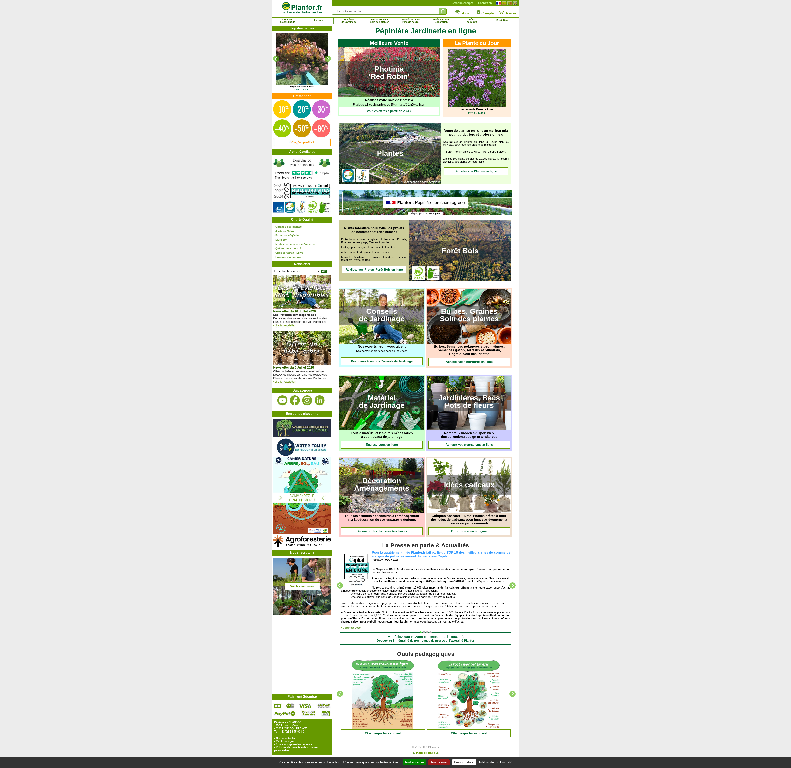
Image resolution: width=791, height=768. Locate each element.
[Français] (498, 3)
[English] (514, 3)
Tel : (276, 731)
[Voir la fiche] (302, 59)
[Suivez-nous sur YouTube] (282, 400)
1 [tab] (422, 633)
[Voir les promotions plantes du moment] (302, 145)
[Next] (328, 59)
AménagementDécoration (441, 20)
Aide (465, 13)
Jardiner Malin (284, 231)
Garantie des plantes (288, 226)
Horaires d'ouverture (288, 257)
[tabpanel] (425, 590)
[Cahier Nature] (302, 533)
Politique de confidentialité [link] (496, 762)
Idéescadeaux (472, 20)
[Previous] (276, 59)
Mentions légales (286, 741)
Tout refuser (439, 762)
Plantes (318, 20)
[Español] (503, 3)
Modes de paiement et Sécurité (295, 244)
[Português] (509, 3)
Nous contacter (285, 738)
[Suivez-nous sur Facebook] (295, 400)
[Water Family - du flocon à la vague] (302, 455)
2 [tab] (425, 633)
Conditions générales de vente (294, 744)
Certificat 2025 (352, 627)
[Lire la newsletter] (302, 327)
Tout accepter (414, 762)
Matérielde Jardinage (349, 20)
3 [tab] (428, 633)
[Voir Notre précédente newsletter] (302, 384)
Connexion (485, 3)
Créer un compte (462, 3)
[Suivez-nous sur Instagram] (307, 400)
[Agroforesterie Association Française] (302, 546)
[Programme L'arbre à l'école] (302, 436)
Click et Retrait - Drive (289, 252)
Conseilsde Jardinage (287, 20)
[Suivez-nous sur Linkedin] (319, 400)
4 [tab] (431, 633)
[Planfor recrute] (302, 614)
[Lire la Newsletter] (383, 694)
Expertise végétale (287, 235)
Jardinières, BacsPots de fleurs (410, 20)
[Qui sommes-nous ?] (302, 186)
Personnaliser (464, 762)
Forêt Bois (502, 20)
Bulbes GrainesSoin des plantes (379, 20)
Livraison (281, 239)
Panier (510, 13)
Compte (487, 13)
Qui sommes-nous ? (288, 248)
